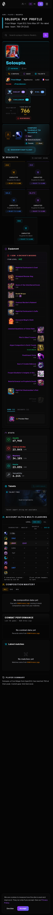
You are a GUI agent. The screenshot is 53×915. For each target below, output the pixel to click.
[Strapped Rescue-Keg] (11, 277)
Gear (28, 74)
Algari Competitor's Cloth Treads (23, 345)
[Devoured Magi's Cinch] (11, 321)
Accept (23, 908)
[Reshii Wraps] (11, 295)
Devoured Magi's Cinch (24, 320)
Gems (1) (11, 410)
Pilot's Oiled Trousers (27, 337)
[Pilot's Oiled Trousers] (41, 338)
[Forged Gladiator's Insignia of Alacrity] (41, 374)
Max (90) (36, 522)
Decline (10, 908)
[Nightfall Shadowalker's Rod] (11, 391)
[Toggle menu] (47, 4)
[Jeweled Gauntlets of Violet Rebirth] (41, 330)
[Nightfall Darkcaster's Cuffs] (11, 312)
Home (4, 15)
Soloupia (15, 63)
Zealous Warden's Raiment (26, 303)
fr (34, 4)
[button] (25, 533)
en (30, 4)
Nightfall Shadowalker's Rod (27, 390)
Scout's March (31, 350)
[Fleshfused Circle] (41, 356)
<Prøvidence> (20, 84)
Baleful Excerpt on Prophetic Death (22, 381)
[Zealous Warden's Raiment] (11, 303)
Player (11, 15)
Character (13, 527)
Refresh (14, 68)
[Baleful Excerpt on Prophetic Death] (41, 382)
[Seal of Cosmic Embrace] (41, 365)
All (45, 522)
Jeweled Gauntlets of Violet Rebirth (22, 329)
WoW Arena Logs (23, 603)
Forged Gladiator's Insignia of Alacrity (22, 373)
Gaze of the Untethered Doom (28, 285)
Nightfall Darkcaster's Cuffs (27, 311)
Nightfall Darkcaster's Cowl (27, 268)
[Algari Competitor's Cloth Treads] (41, 347)
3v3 (17, 589)
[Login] (40, 4)
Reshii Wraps (21, 294)
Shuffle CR (35, 528)
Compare (15, 74)
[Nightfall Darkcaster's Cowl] (11, 269)
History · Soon (41, 158)
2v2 (11, 589)
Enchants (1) (23, 410)
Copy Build (40, 486)
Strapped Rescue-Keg (24, 276)
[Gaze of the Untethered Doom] (11, 286)
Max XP (24, 527)
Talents (41, 74)
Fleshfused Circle (29, 355)
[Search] (45, 35)
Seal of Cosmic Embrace (26, 364)
